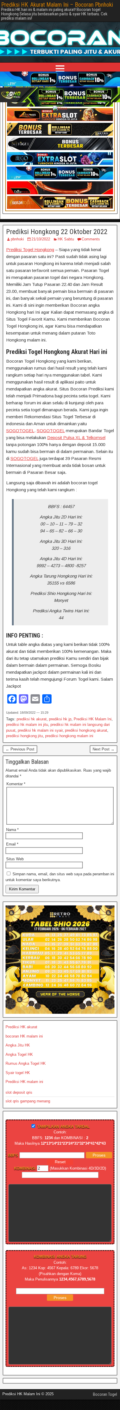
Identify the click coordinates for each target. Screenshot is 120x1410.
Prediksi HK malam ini (24, 1082)
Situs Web (15, 859)
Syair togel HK (18, 1073)
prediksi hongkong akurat (86, 730)
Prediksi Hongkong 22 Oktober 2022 (56, 232)
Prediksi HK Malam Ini (93, 719)
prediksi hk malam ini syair (40, 730)
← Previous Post (20, 749)
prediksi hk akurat (32, 719)
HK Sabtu (66, 239)
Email (12, 844)
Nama (12, 830)
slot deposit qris (19, 1092)
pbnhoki (17, 239)
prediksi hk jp (60, 719)
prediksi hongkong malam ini (69, 736)
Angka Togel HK (19, 1054)
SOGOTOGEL (20, 430)
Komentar (15, 784)
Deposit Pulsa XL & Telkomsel (76, 437)
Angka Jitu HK (18, 1045)
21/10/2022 (40, 239)
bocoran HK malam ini (24, 1036)
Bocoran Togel (105, 1394)
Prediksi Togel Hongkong (30, 249)
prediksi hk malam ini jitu (27, 724)
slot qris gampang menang (28, 1101)
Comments (91, 239)
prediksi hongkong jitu (24, 736)
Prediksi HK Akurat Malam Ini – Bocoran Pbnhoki (57, 4)
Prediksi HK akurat (21, 1027)
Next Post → (103, 749)
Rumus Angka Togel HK (26, 1063)
